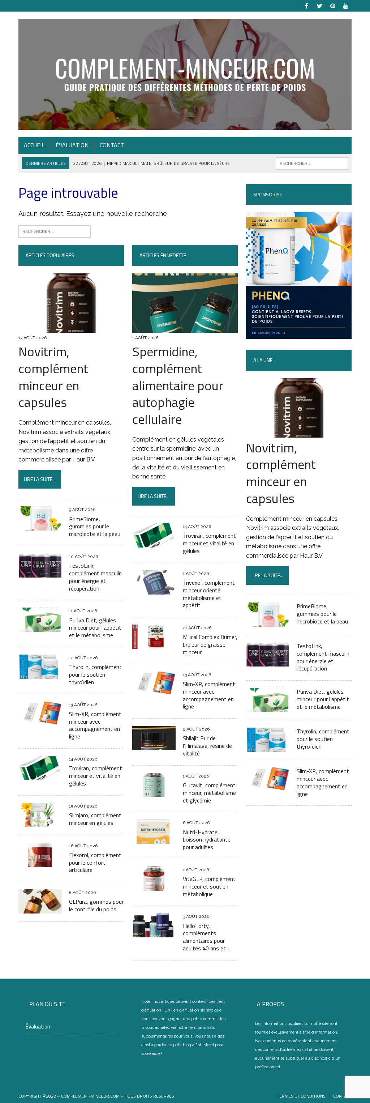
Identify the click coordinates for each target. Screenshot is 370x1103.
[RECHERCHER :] (312, 162)
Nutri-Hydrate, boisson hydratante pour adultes (207, 840)
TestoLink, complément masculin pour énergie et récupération (95, 576)
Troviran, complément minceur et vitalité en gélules (95, 776)
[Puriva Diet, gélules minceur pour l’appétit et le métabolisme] (40, 627)
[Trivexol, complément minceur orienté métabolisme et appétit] (154, 589)
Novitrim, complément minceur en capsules (53, 376)
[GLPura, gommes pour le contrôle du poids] (40, 909)
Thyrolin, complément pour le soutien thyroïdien (95, 674)
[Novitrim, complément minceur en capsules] (71, 327)
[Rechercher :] (54, 230)
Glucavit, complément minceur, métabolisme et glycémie (209, 793)
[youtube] (346, 5)
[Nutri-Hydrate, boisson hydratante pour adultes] (154, 839)
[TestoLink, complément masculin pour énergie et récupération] (40, 572)
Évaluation (72, 145)
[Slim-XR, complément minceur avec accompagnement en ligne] (40, 720)
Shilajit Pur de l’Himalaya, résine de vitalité (207, 746)
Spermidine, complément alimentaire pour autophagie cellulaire (177, 385)
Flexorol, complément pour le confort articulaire (95, 862)
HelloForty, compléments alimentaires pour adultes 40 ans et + (207, 937)
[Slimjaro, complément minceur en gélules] (40, 822)
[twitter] (320, 5)
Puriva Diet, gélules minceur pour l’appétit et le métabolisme (95, 628)
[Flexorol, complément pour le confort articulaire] (40, 862)
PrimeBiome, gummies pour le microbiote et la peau (94, 526)
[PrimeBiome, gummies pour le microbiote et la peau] (40, 526)
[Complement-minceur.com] (185, 74)
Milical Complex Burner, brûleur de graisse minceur (210, 644)
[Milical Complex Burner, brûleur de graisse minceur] (154, 644)
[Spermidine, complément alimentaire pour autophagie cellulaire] (185, 327)
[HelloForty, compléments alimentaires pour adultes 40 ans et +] (154, 932)
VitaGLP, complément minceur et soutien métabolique (209, 886)
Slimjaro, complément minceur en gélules (95, 819)
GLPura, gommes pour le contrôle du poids (96, 905)
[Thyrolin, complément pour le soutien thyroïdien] (40, 673)
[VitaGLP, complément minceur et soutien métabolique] (154, 885)
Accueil (34, 145)
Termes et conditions (301, 1096)
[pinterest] (333, 5)
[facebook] (307, 5)
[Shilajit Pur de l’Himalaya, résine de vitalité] (154, 745)
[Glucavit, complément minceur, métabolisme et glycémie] (154, 792)
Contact (112, 145)
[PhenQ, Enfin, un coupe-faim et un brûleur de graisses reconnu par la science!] (299, 334)
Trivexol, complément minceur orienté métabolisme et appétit (209, 593)
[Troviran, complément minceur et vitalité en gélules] (40, 775)
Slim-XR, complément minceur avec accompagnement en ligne (95, 725)
